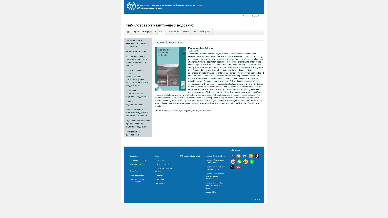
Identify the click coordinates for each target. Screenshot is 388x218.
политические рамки (201, 31)
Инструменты (172, 31)
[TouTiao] (233, 162)
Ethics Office (160, 183)
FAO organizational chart (190, 156)
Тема (161, 31)
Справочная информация (144, 31)
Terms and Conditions (138, 160)
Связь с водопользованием (135, 103)
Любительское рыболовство (133, 133)
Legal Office (159, 179)
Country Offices (211, 192)
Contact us (134, 156)
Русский (255, 16)
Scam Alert (134, 171)
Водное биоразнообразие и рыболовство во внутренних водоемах (138, 124)
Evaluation (159, 175)
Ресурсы (185, 31)
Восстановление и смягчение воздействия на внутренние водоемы (137, 113)
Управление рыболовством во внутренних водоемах (136, 93)
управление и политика (136, 51)
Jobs (157, 156)
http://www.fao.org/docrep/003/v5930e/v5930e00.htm (187, 111)
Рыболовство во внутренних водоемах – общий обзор (137, 43)
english (246, 16)
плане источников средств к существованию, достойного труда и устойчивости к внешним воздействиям (137, 78)
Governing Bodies (162, 164)
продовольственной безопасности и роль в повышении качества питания (136, 61)
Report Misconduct (137, 175)
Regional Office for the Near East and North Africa (214, 185)
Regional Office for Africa (215, 156)
